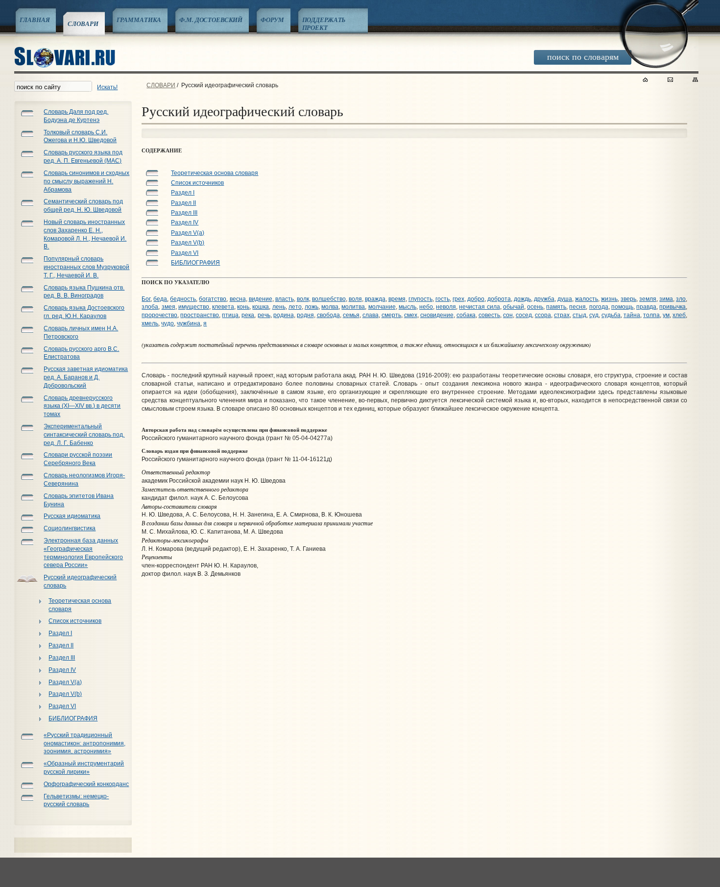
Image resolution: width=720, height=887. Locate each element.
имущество (193, 306)
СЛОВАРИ (83, 23)
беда (160, 299)
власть (284, 299)
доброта (499, 299)
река (247, 315)
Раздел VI (62, 706)
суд (594, 315)
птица (230, 315)
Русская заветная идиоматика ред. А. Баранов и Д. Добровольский (86, 377)
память (556, 306)
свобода (328, 315)
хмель (150, 323)
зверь (628, 299)
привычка (672, 306)
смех (410, 315)
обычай (513, 306)
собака (466, 315)
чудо (167, 323)
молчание (382, 306)
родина (283, 315)
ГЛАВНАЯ (34, 19)
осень (535, 306)
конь (243, 306)
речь (264, 315)
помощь (622, 306)
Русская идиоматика (72, 516)
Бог (146, 299)
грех (458, 299)
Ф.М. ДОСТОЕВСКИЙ (210, 19)
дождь (522, 299)
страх (562, 315)
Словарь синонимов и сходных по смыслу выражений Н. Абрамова (86, 181)
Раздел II (60, 645)
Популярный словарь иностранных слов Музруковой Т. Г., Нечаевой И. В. (86, 267)
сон (508, 315)
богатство (212, 299)
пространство (199, 315)
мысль (407, 306)
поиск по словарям (583, 56)
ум (666, 315)
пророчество (159, 315)
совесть (489, 315)
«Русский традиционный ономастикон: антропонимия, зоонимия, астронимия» (84, 743)
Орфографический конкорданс (86, 784)
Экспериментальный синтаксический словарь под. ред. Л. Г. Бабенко (84, 434)
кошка (260, 306)
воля (355, 299)
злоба (150, 306)
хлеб (679, 315)
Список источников (74, 620)
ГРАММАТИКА (139, 19)
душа (564, 299)
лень (279, 306)
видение (260, 299)
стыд (579, 315)
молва (329, 306)
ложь (311, 306)
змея (168, 306)
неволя (446, 306)
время (397, 299)
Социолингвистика (70, 528)
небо (426, 306)
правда (646, 306)
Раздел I (60, 633)
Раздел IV (62, 669)
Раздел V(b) (65, 693)
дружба (544, 299)
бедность (183, 299)
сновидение (437, 315)
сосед (524, 315)
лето (295, 306)
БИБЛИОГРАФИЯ (72, 718)
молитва (353, 306)
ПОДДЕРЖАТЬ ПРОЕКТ (324, 23)
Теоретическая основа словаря (79, 605)
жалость (586, 299)
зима (666, 299)
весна (238, 299)
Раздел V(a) (65, 682)
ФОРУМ (272, 19)
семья (351, 315)
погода (598, 306)
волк (303, 299)
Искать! (107, 87)
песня (577, 306)
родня (305, 315)
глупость (420, 299)
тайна (632, 315)
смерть (391, 315)
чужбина (188, 323)
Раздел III (61, 657)
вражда (375, 299)
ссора (543, 315)
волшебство (329, 299)
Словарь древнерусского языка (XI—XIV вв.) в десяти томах (82, 406)
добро (475, 299)
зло (681, 299)
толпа (651, 315)
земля (647, 299)
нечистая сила (479, 306)
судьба (611, 315)
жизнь (609, 299)
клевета (223, 306)
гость (442, 299)
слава (370, 315)
